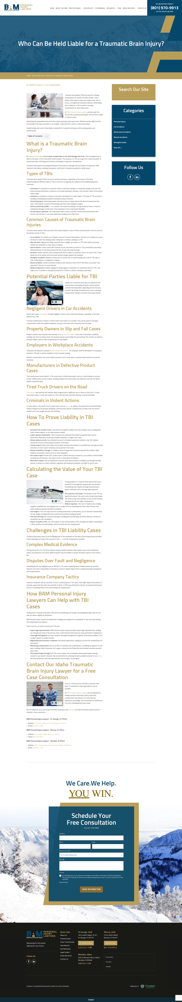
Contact (72, 710)
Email (94, 842)
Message (62, 859)
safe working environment (59, 351)
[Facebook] (130, 177)
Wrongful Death (120, 142)
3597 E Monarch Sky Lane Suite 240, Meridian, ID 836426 (52, 745)
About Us (63, 935)
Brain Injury (55, 85)
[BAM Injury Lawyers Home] (14, 7)
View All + (117, 148)
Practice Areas (74, 8)
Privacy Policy (109, 957)
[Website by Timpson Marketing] (147, 986)
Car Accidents (119, 127)
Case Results (88, 8)
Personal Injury (119, 122)
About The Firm (61, 8)
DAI (50, 206)
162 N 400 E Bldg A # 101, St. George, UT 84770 (50, 723)
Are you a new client (65, 850)
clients (99, 656)
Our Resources (65, 949)
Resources (111, 8)
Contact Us (142, 8)
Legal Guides (64, 952)
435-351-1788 (38, 726)
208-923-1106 (38, 748)
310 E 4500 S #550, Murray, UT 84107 (46, 734)
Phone (61, 842)
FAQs (119, 8)
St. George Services (86, 943)
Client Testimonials (67, 942)
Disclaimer (109, 962)
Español (91, 999)
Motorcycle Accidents (122, 132)
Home (52, 8)
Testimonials (100, 8)
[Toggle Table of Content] (46, 136)
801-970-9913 (38, 737)
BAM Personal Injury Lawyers (77, 112)
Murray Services (111, 943)
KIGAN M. (32, 85)
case (61, 539)
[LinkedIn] (137, 177)
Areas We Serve (129, 8)
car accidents (43, 314)
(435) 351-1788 (85, 948)
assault (68, 406)
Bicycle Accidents (120, 137)
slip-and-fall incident (68, 334)
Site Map (108, 966)
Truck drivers (31, 392)
